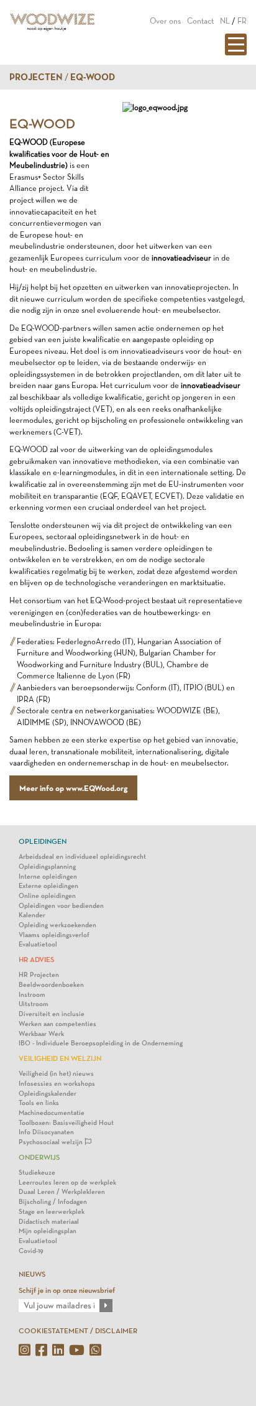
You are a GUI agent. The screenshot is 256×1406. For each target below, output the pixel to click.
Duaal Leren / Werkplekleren (62, 1192)
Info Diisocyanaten (46, 1132)
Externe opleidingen (48, 886)
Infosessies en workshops (57, 1084)
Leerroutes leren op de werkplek (67, 1182)
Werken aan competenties (57, 1024)
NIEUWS (32, 1274)
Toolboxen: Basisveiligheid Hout (66, 1123)
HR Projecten (39, 975)
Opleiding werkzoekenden (57, 925)
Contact (200, 20)
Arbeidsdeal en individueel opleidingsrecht (82, 857)
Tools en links (39, 1103)
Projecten (36, 77)
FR (242, 20)
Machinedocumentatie (52, 1113)
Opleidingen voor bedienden (61, 906)
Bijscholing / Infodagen (53, 1202)
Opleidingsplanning (47, 867)
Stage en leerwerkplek (52, 1212)
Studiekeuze (37, 1172)
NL (225, 20)
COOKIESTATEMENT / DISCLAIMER (78, 1330)
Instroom (32, 995)
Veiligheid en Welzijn (60, 1058)
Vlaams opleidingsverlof (54, 935)
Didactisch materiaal (49, 1222)
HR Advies (36, 959)
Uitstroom (33, 1004)
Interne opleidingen (48, 876)
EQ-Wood (92, 77)
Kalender (32, 915)
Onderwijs (39, 1157)
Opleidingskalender (47, 1093)
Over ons (165, 20)
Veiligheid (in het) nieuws (56, 1074)
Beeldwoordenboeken (51, 985)
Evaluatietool (38, 944)
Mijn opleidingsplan (47, 1231)
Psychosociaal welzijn (52, 1142)
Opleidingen (42, 841)
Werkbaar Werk (41, 1034)
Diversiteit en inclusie (52, 1014)
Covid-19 (31, 1251)
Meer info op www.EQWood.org (73, 788)
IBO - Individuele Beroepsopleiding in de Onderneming (101, 1043)
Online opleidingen (47, 896)
